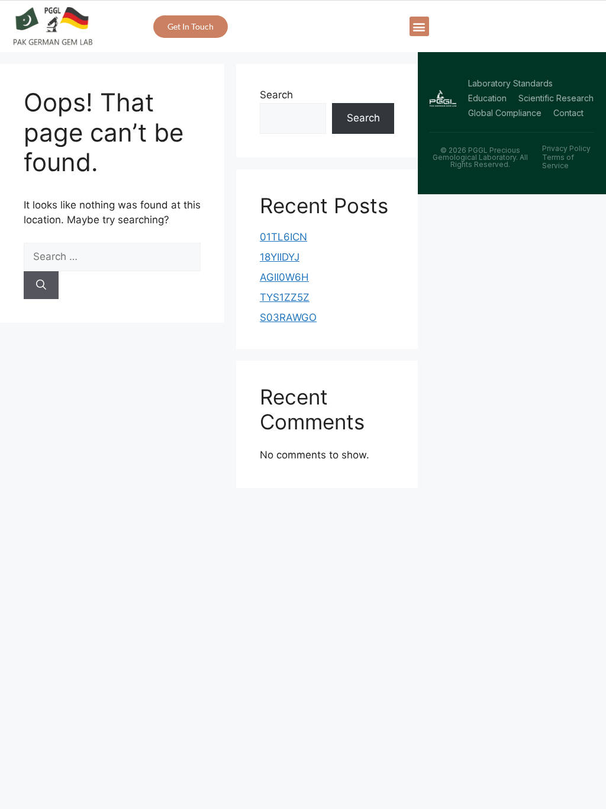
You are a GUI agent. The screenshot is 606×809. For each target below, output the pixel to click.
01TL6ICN (283, 237)
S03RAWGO (288, 317)
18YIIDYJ (279, 257)
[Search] (41, 285)
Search (276, 95)
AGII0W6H (284, 277)
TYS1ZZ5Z (285, 297)
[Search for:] (112, 256)
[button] (419, 26)
